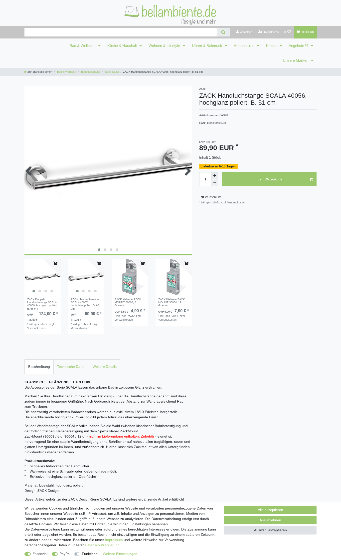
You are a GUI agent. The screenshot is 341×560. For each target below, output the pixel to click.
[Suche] (223, 32)
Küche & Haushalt (122, 46)
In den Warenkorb (268, 179)
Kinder (272, 46)
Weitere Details (105, 367)
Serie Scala (111, 71)
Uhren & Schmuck (207, 46)
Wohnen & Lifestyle (165, 46)
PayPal (64, 554)
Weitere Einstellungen (120, 554)
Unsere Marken (296, 60)
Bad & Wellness (83, 46)
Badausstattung (90, 71)
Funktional (90, 554)
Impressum (114, 540)
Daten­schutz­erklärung (102, 545)
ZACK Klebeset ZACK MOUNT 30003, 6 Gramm (128, 302)
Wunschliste (212, 197)
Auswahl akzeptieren (270, 530)
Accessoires (244, 46)
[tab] (39, 366)
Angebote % (299, 46)
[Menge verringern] (214, 182)
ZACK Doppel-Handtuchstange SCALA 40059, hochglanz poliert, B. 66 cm (42, 304)
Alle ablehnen (270, 520)
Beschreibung (39, 367)
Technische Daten (71, 367)
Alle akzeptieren (270, 510)
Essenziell (40, 554)
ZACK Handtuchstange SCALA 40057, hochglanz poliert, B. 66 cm (85, 304)
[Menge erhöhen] (214, 175)
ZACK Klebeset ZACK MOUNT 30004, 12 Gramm (171, 302)
